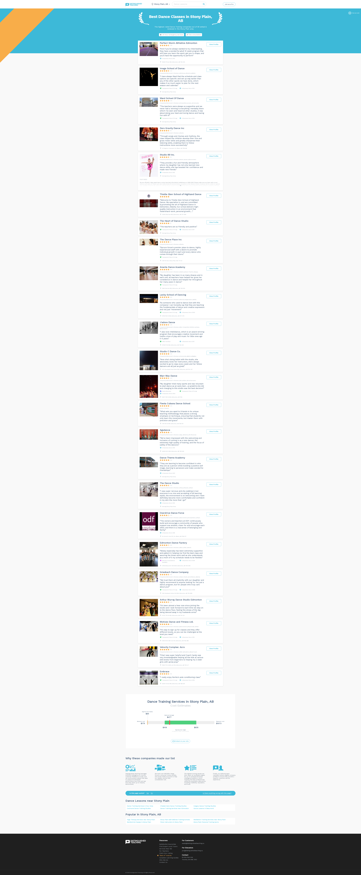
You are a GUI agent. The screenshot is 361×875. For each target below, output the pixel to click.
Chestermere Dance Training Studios (173, 806)
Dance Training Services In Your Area (140, 806)
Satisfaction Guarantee (167, 844)
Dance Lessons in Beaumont (204, 808)
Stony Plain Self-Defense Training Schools (175, 820)
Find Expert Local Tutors (168, 846)
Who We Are (163, 860)
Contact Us (163, 862)
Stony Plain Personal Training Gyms (206, 822)
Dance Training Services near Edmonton (174, 808)
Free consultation (195, 35)
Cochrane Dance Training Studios (139, 808)
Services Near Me (165, 849)
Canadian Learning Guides (168, 858)
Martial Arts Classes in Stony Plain (139, 822)
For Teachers (164, 851)
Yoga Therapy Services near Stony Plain (141, 820)
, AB (158, 814)
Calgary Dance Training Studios (205, 806)
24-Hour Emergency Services (172, 35)
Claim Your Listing (166, 853)
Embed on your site (182, 741)
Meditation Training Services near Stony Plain (210, 820)
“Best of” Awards (165, 855)
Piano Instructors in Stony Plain (171, 822)
